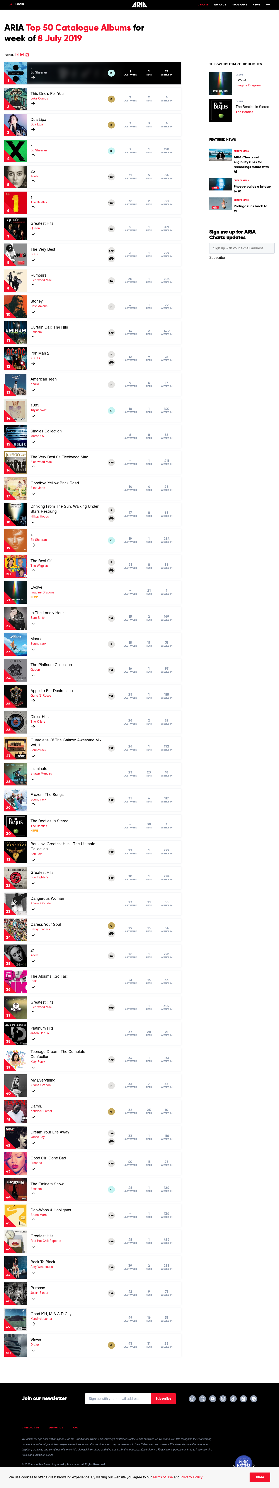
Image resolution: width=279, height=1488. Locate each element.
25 (33, 171)
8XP (111, 462)
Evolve (36, 587)
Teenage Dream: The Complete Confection (58, 1053)
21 (33, 950)
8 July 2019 (60, 38)
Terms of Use (163, 1477)
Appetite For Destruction (52, 690)
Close (260, 1477)
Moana (37, 638)
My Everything (43, 1080)
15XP (111, 229)
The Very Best (43, 249)
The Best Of (41, 560)
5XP (111, 618)
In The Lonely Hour (47, 612)
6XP (111, 251)
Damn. (36, 1106)
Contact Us (31, 1427)
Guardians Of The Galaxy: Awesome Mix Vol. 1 (66, 742)
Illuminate (39, 768)
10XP (111, 177)
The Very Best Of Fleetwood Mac (59, 456)
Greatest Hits (42, 223)
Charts (203, 4)
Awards (220, 4)
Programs (239, 4)
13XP (111, 281)
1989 (35, 405)
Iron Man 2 (40, 353)
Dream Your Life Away (50, 1132)
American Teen (44, 379)
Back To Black (43, 1261)
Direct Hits (40, 716)
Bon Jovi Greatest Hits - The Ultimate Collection (63, 846)
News (257, 4)
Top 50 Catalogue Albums (78, 28)
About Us (56, 1427)
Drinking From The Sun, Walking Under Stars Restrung (65, 508)
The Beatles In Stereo (49, 820)
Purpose (38, 1287)
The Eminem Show (47, 1183)
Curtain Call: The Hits (49, 327)
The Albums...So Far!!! (50, 976)
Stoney (37, 301)
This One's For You (47, 93)
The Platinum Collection (51, 664)
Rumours (38, 275)
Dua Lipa (38, 119)
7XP (111, 696)
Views (36, 1339)
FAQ (76, 1427)
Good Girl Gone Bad (48, 1158)
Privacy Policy (191, 1477)
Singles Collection (46, 431)
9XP (111, 1008)
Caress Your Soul (46, 924)
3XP (111, 1267)
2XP (111, 670)
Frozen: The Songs (47, 794)
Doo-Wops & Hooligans (51, 1209)
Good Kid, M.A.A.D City (51, 1313)
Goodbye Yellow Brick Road (55, 482)
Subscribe (163, 1399)
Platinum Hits (42, 1028)
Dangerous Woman (47, 898)
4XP (111, 1060)
